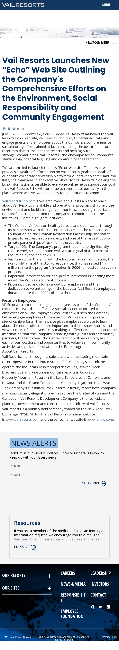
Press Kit (22, 547)
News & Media (73, 584)
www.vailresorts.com (22, 419)
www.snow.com (100, 419)
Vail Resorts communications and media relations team (58, 539)
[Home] (24, 5)
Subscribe (91, 483)
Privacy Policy (109, 636)
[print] (4, 128)
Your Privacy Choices (20, 637)
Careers (68, 573)
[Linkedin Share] (13, 128)
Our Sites (10, 588)
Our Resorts (14, 575)
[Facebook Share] (9, 128)
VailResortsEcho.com (55, 138)
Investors (99, 584)
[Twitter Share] (18, 128)
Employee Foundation (72, 614)
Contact (98, 595)
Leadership (100, 573)
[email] (23, 128)
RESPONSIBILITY (73, 598)
